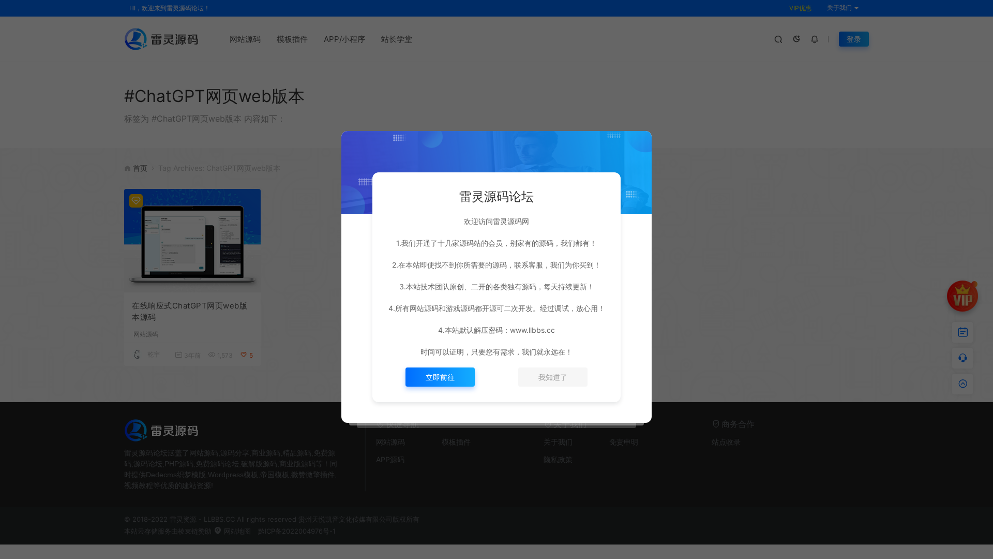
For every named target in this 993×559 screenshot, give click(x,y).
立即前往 (440, 377)
